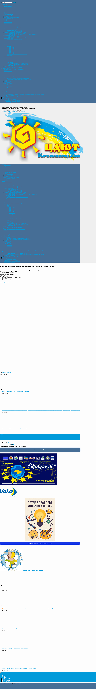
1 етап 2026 (9, 88)
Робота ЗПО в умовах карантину (10, 75)
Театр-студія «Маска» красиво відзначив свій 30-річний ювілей (15, 391)
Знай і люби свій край (11, 56)
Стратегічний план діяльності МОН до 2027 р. (13, 74)
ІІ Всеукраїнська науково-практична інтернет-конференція (19, 79)
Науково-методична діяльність (8, 76)
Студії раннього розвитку (9, 35)
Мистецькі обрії (10, 60)
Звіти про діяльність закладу (10, 12)
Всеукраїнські (7, 44)
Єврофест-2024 (12, 49)
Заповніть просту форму (40, 449)
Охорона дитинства (8, 72)
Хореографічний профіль (9, 25)
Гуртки (3, 21)
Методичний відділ (10, 7)
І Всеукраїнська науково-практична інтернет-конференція (18, 78)
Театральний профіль (8, 38)
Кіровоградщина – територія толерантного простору (17, 63)
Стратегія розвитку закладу (10, 10)
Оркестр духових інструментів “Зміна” (14, 30)
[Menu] (0, 672)
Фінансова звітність (8, 11)
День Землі (9, 45)
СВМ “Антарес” (10, 183)
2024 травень (9, 85)
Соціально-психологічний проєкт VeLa (14, 43)
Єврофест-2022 (12, 51)
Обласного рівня (7, 215)
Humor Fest (9, 61)
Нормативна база (5, 68)
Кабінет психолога (6, 680)
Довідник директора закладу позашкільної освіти (14, 69)
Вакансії (6, 20)
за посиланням (18, 280)
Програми (6, 9)
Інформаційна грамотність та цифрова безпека (13, 100)
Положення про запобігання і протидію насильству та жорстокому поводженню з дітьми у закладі (24, 94)
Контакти (6, 19)
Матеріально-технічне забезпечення (11, 17)
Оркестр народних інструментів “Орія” (14, 31)
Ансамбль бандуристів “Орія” (12, 29)
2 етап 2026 (9, 248)
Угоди (5, 80)
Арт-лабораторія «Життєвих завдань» (14, 67)
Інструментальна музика (9, 28)
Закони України (7, 232)
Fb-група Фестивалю (4, 282)
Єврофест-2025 (12, 48)
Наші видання (7, 82)
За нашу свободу (10, 62)
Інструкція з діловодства (9, 14)
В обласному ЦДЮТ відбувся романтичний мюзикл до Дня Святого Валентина (19, 428)
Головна (4, 673)
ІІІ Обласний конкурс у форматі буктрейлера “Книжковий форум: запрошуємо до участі (19, 668)
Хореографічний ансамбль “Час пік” (14, 27)
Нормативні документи (9, 95)
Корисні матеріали (6, 98)
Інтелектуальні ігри (11, 65)
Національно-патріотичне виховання (12, 101)
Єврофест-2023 (12, 50)
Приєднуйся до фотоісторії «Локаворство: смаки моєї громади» (15, 588)
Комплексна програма (8, 8)
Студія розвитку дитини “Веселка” (13, 36)
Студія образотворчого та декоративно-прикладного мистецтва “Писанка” (22, 34)
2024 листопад (9, 86)
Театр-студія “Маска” (11, 199)
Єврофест (9, 46)
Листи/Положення (8, 71)
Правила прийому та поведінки (10, 18)
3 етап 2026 (9, 89)
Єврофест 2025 (9, 372)
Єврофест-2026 (12, 47)
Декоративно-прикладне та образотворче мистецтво (15, 32)
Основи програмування (9, 40)
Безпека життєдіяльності (9, 102)
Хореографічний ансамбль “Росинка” (14, 26)
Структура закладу (8, 6)
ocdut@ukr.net (23, 111)
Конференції (7, 77)
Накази (5, 70)
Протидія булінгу (5, 91)
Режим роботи (7, 16)
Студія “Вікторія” (10, 24)
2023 (7, 84)
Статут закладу (7, 167)
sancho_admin (4, 268)
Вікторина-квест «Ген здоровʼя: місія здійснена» (12, 628)
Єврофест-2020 (12, 53)
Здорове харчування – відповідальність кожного (16, 57)
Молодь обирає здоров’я (12, 59)
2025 (7, 87)
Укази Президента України (9, 73)
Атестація (4, 97)
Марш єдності (9, 55)
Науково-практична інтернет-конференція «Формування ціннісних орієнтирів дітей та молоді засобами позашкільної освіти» (29, 90)
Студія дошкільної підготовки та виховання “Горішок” (17, 37)
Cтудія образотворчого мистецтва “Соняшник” (16, 33)
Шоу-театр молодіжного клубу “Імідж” (14, 39)
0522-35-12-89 (13, 111)
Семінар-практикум (8, 83)
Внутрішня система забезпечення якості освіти (40, 543)
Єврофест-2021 (12, 52)
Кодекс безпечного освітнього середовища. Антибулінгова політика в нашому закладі (21, 92)
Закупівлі (6, 13)
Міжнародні (6, 42)
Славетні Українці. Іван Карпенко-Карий (15, 58)
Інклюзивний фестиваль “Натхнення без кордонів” (17, 54)
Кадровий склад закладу (9, 15)
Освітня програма (8, 22)
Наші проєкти (5, 41)
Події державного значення (10, 99)
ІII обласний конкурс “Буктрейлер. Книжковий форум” (17, 64)
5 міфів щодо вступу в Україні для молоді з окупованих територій (15, 648)
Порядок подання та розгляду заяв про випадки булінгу (15, 93)
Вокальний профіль (8, 23)
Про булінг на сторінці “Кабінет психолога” (13, 96)
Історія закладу (7, 5)
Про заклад (4, 4)
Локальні (6, 66)
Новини (3, 263)
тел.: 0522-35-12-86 (6, 111)
